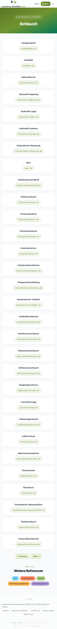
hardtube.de (28, 66)
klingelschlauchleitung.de (28, 288)
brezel (40, 578)
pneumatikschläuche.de (28, 544)
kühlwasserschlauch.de (28, 373)
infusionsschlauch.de (28, 236)
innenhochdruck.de (28, 254)
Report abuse (48, 610)
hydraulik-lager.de (28, 117)
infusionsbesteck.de (28, 219)
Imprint (5, 610)
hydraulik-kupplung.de (28, 100)
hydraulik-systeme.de (28, 134)
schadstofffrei (27, 578)
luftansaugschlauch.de (28, 425)
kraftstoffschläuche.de (28, 322)
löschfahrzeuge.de (28, 407)
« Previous (22, 556)
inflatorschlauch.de (28, 202)
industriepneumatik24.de (28, 185)
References (28, 614)
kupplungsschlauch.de (28, 390)
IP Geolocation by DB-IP (36, 623)
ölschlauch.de (28, 493)
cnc (15, 578)
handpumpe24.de (28, 48)
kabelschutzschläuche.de (28, 271)
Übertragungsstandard (19, 584)
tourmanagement (40, 584)
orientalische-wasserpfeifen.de (28, 510)
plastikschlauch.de (28, 527)
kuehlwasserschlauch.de (28, 339)
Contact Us (35, 610)
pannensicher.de (28, 476)
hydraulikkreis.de (28, 83)
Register (45, 4)
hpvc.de (28, 168)
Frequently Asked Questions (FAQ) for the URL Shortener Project (26, 605)
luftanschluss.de (28, 442)
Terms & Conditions (20, 610)
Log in (36, 4)
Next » (36, 556)
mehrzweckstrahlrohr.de (28, 459)
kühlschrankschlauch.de (28, 356)
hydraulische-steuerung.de (28, 151)
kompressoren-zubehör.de (28, 305)
